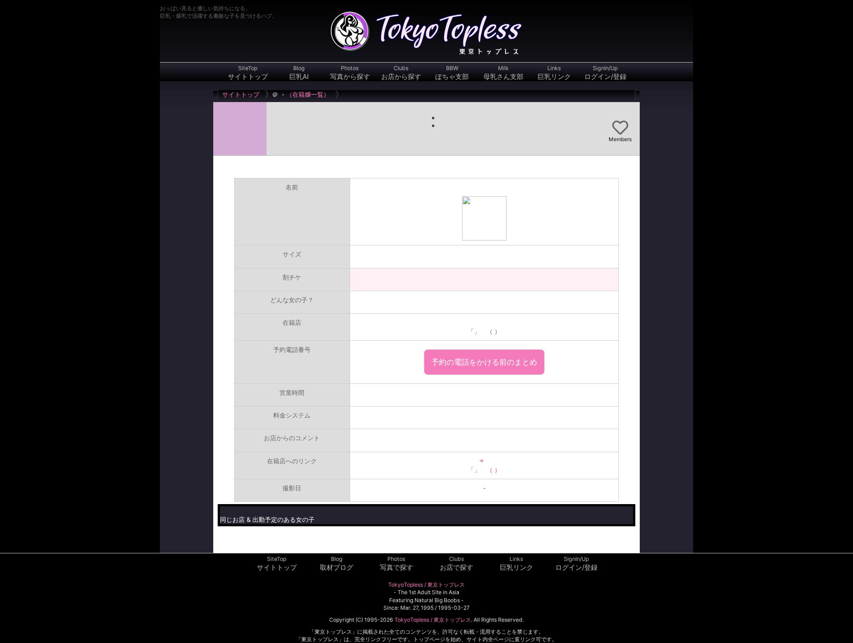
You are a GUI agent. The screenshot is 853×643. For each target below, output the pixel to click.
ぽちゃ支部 (452, 73)
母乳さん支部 (503, 73)
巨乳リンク (554, 73)
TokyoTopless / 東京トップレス (426, 584)
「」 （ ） (484, 469)
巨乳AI (299, 73)
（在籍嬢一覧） (308, 94)
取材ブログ (336, 564)
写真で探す (396, 564)
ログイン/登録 (605, 73)
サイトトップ (248, 73)
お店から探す (401, 73)
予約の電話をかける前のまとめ (484, 362)
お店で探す (456, 564)
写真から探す (350, 73)
